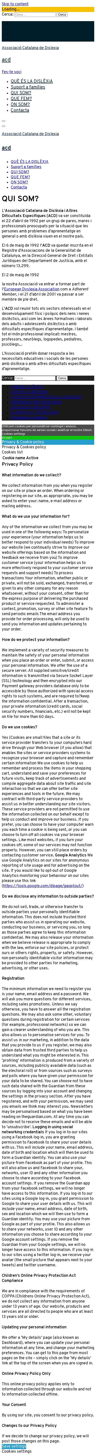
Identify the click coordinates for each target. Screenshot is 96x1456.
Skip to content (15, 4)
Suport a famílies (28, 87)
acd (6, 60)
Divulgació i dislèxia (29, 418)
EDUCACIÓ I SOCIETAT (31, 407)
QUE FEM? (21, 99)
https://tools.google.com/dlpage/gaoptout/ (42, 886)
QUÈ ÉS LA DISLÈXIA (32, 82)
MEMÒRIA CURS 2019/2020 (36, 402)
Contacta (20, 110)
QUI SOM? (21, 93)
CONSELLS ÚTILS (27, 387)
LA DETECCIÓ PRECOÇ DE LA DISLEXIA (46, 397)
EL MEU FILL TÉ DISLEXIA (34, 412)
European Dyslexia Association (31, 289)
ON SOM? (20, 105)
